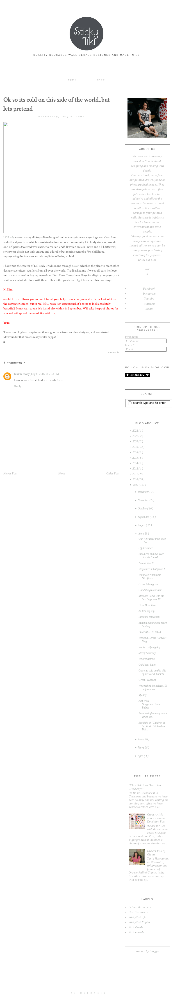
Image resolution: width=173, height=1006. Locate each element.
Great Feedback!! (148, 679)
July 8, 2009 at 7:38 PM (45, 374)
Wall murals (136, 932)
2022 (135, 430)
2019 (135, 446)
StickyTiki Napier (139, 922)
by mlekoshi (89, 993)
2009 (136, 484)
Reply (17, 386)
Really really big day (149, 647)
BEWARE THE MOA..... (151, 632)
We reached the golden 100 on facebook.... (153, 687)
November (144, 500)
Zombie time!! (146, 563)
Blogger (154, 951)
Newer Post (10, 473)
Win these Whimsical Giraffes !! (150, 576)
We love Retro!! (147, 658)
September (144, 516)
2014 (135, 463)
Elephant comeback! (149, 616)
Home (72, 79)
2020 (135, 441)
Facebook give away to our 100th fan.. (153, 715)
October (142, 508)
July (140, 533)
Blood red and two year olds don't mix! (151, 555)
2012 (135, 468)
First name (131, 336)
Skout (75, 266)
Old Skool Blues (147, 664)
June (140, 739)
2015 (135, 457)
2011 (135, 474)
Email (129, 345)
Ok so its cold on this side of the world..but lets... (152, 672)
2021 (135, 436)
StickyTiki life (137, 917)
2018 (135, 452)
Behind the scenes (140, 907)
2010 (135, 479)
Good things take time (150, 590)
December (144, 491)
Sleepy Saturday (147, 653)
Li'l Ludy (8, 237)
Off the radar (146, 548)
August (142, 525)
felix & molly (22, 374)
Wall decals (136, 927)
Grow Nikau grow (148, 584)
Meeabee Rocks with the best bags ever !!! (151, 597)
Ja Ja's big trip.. (147, 611)
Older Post (112, 473)
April (141, 755)
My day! (143, 695)
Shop (101, 79)
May (140, 747)
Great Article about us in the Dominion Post (156, 818)
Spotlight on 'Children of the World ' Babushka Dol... (152, 726)
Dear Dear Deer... (148, 605)
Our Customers (138, 912)
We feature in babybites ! (152, 569)
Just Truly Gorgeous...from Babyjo (149, 704)
